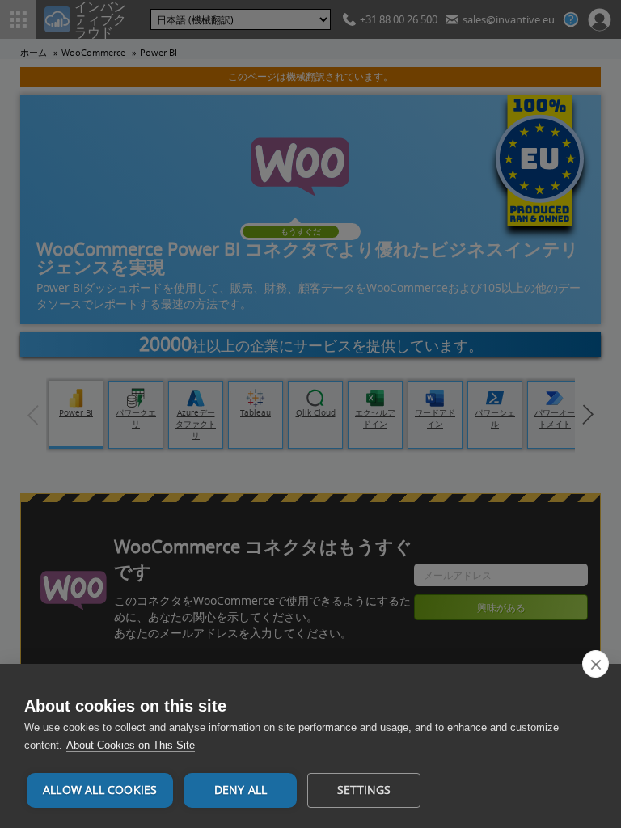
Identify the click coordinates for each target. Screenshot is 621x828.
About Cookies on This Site (130, 745)
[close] (595, 664)
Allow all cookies (100, 790)
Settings (364, 790)
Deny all (241, 790)
